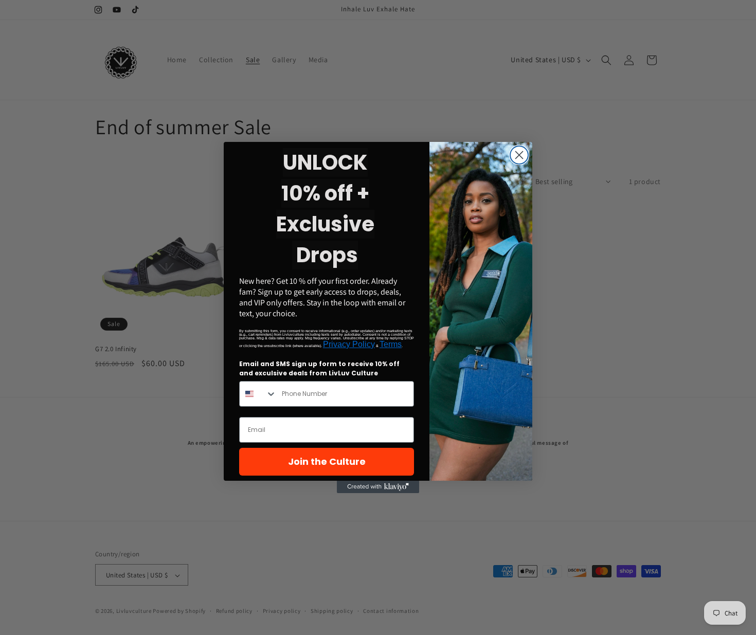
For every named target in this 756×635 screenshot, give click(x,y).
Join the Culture (327, 461)
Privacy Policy (349, 344)
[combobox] (258, 394)
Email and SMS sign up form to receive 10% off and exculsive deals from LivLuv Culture (319, 368)
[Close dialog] (519, 155)
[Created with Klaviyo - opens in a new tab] (378, 487)
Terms (391, 344)
